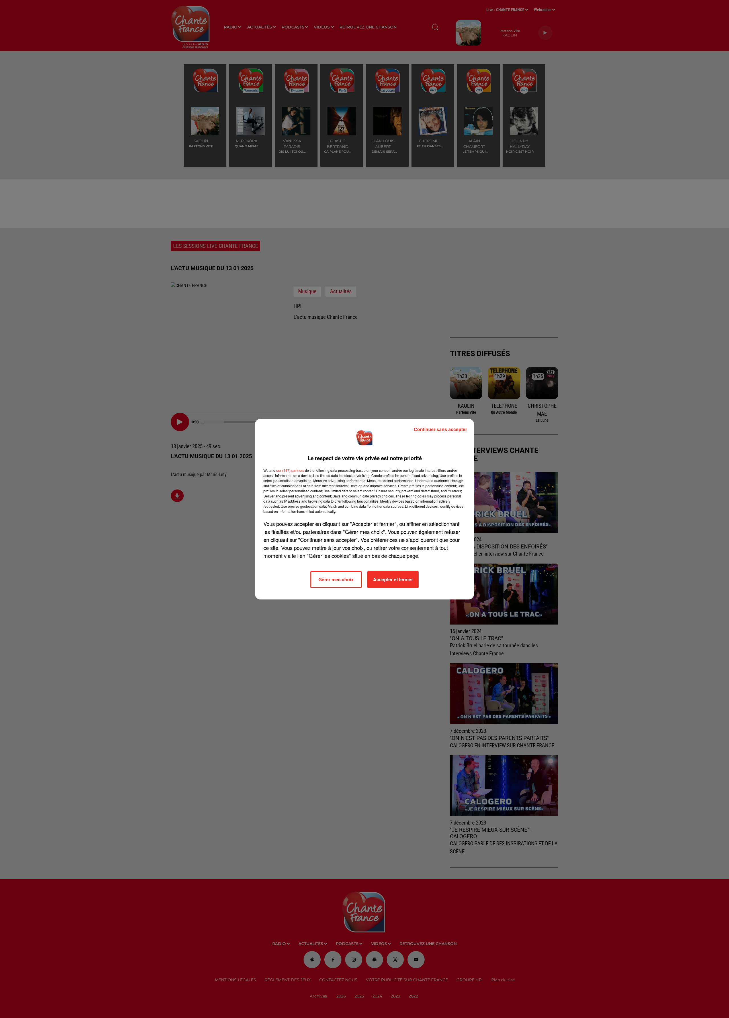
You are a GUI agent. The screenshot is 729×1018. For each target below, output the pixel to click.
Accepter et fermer (393, 579)
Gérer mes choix (336, 579)
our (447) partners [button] (290, 470)
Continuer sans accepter (440, 429)
